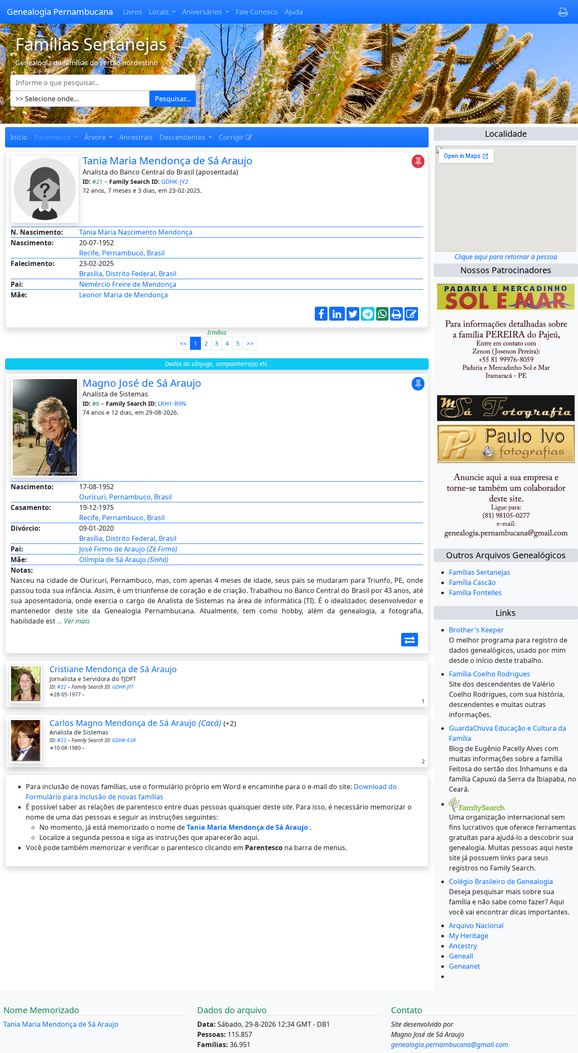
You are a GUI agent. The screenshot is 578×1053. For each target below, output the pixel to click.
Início (19, 137)
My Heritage (468, 935)
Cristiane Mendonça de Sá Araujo (113, 669)
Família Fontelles (475, 592)
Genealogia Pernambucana (60, 11)
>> (250, 343)
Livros (132, 12)
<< (183, 343)
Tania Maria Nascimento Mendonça (136, 232)
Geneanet (464, 966)
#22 (61, 686)
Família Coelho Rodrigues (489, 674)
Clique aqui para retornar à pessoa (505, 256)
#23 (61, 740)
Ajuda (294, 12)
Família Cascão (472, 582)
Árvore (95, 137)
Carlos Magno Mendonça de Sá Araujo (135, 723)
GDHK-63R (124, 740)
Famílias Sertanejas (479, 572)
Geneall (461, 956)
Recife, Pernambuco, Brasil (122, 253)
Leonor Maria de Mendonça (123, 294)
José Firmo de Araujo (128, 549)
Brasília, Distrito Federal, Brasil (127, 273)
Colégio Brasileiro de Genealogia (501, 881)
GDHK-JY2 (174, 181)
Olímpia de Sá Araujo (123, 559)
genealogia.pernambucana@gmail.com (449, 1044)
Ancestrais (136, 137)
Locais (160, 12)
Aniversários (203, 12)
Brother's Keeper (476, 630)
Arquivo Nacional (476, 925)
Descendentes (183, 137)
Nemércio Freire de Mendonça (127, 284)
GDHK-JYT (122, 686)
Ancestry (463, 945)
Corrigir (232, 137)
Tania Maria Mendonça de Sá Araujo (168, 160)
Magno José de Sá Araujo (142, 383)
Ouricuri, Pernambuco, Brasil (125, 497)
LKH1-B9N (172, 403)
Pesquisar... (172, 98)
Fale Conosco (257, 12)
